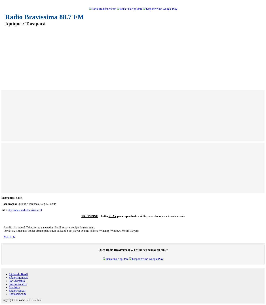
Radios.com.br (17, 290)
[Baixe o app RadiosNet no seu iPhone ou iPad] (129, 8)
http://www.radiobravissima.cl (25, 210)
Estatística (14, 287)
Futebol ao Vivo (18, 284)
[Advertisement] (113, 55)
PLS (12, 236)
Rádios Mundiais (18, 277)
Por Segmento (17, 280)
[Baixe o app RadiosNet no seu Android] (160, 8)
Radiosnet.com (17, 293)
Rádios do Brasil (18, 274)
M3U (7, 236)
